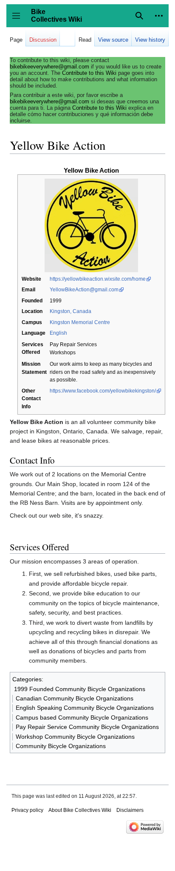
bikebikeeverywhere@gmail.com (49, 66)
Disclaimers (130, 810)
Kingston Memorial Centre (80, 322)
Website (31, 279)
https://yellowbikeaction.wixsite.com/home (98, 279)
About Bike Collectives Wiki (79, 810)
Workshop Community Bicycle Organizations (75, 736)
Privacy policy (27, 810)
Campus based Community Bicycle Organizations (82, 717)
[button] (159, 16)
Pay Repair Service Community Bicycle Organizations (87, 726)
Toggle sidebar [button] (19, 19)
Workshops (63, 353)
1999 (56, 301)
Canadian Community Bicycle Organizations (74, 698)
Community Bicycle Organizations (61, 746)
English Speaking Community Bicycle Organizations (85, 707)
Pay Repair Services (73, 344)
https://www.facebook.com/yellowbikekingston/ (103, 391)
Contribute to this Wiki (89, 73)
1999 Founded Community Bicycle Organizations (79, 689)
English (58, 333)
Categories (27, 679)
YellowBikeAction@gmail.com (84, 290)
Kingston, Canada (70, 311)
